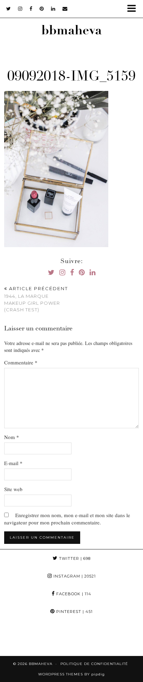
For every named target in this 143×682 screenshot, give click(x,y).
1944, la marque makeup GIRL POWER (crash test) (36, 299)
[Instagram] (18, 638)
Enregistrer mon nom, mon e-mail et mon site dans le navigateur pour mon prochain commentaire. (67, 519)
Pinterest (74, 611)
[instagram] (20, 9)
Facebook (73, 593)
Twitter (74, 558)
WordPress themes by (71, 674)
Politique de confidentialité (94, 664)
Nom (11, 436)
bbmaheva (71, 31)
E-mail (13, 463)
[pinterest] (42, 9)
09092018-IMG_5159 (71, 77)
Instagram (74, 576)
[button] (134, 9)
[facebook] (31, 9)
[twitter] (8, 9)
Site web (13, 489)
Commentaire (20, 362)
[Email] (65, 9)
